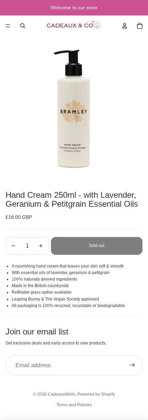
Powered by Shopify (96, 394)
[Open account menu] (124, 25)
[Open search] (22, 25)
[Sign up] (132, 365)
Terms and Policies (74, 404)
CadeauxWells (61, 394)
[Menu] (8, 26)
